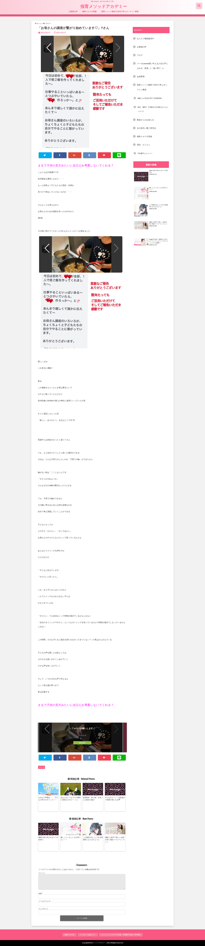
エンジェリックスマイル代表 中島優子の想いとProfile (120, 935)
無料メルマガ (69, 935)
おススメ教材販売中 (145, 38)
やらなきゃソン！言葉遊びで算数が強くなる (115, 798)
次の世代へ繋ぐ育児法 (146, 128)
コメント (41, 873)
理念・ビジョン (143, 145)
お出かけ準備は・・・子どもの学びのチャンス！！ (48, 798)
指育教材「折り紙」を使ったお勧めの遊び (93, 798)
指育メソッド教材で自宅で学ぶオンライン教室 (120, 11)
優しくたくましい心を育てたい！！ (71, 838)
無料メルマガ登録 (89, 11)
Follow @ (82, 735)
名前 (40, 893)
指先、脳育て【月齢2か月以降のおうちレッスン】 (152, 109)
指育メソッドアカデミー (103, 6)
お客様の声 (73, 11)
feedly (83, 743)
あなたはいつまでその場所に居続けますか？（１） (71, 798)
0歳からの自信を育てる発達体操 (149, 98)
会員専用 (140, 76)
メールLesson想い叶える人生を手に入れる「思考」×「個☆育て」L (152, 65)
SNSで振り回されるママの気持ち (48, 838)
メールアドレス (44, 901)
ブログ (41, 767)
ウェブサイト (43, 909)
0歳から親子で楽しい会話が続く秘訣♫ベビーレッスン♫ (115, 839)
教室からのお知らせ (145, 120)
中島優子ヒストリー (144, 153)
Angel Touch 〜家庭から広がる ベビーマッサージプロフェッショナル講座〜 (158, 241)
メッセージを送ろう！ (87, 935)
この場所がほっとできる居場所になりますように (93, 838)
